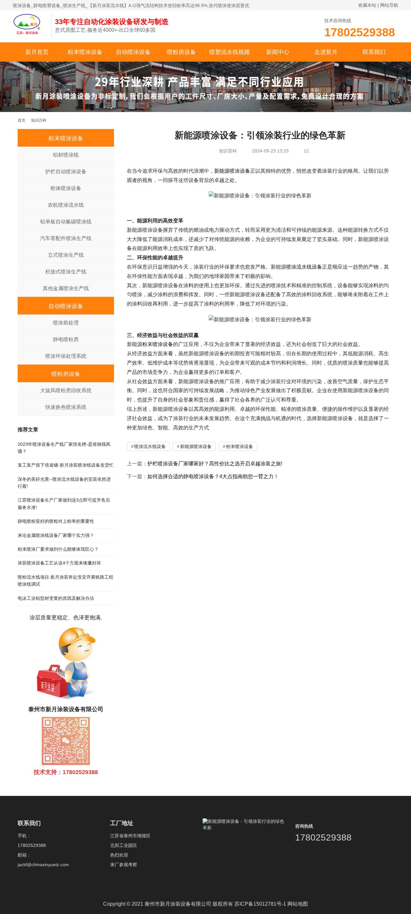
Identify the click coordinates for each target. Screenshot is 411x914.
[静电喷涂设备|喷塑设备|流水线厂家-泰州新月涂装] (29, 23)
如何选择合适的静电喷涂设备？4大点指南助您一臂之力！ (213, 476)
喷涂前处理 (66, 322)
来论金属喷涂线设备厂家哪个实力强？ (56, 535)
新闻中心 (277, 52)
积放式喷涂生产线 (65, 271)
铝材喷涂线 (66, 155)
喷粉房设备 (181, 52)
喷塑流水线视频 (229, 52)
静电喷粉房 (66, 339)
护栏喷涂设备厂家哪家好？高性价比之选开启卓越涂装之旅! (214, 463)
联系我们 (374, 52)
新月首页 (36, 52)
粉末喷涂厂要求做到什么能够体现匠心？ (58, 549)
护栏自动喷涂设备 (65, 171)
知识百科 (228, 150)
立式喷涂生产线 (66, 255)
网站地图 (297, 904)
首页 (21, 120)
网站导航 (389, 5)
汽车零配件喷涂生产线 (66, 238)
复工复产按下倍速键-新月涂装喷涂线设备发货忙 (66, 465)
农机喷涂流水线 (66, 205)
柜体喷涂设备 (65, 188)
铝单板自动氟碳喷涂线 (66, 221)
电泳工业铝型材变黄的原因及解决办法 (56, 598)
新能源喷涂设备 (232, 171)
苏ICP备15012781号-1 (260, 904)
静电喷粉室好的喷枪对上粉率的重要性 (56, 521)
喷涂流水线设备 (304, 267)
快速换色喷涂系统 (65, 407)
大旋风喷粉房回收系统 (66, 390)
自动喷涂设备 (133, 52)
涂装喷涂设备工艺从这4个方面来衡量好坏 (59, 562)
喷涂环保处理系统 (65, 356)
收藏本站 (367, 5)
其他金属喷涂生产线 (66, 288)
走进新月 (325, 52)
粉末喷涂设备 (85, 52)
